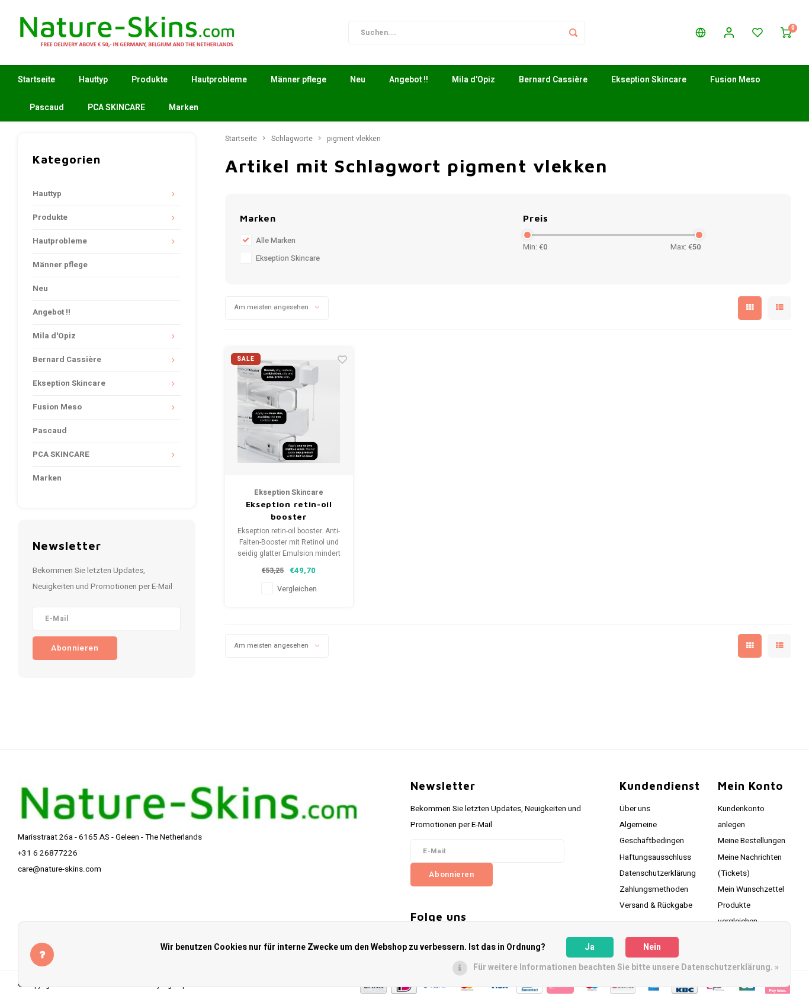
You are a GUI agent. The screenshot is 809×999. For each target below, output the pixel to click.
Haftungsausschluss (655, 857)
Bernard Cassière (553, 79)
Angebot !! (408, 79)
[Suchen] (573, 32)
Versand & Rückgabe (655, 905)
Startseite (36, 79)
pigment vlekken (354, 138)
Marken (183, 107)
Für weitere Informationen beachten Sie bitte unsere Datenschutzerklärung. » (626, 967)
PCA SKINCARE (116, 107)
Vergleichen (297, 589)
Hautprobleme (219, 79)
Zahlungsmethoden (653, 889)
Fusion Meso (735, 79)
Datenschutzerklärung (657, 873)
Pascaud (47, 107)
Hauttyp (93, 79)
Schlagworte (292, 138)
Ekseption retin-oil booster (289, 510)
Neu (357, 79)
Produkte (149, 79)
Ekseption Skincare (648, 79)
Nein (652, 947)
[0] (786, 33)
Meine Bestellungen (751, 841)
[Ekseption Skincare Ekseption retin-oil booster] (289, 411)
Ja (590, 947)
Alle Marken (276, 240)
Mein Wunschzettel (751, 889)
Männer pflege (298, 79)
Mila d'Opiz (473, 79)
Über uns (634, 809)
